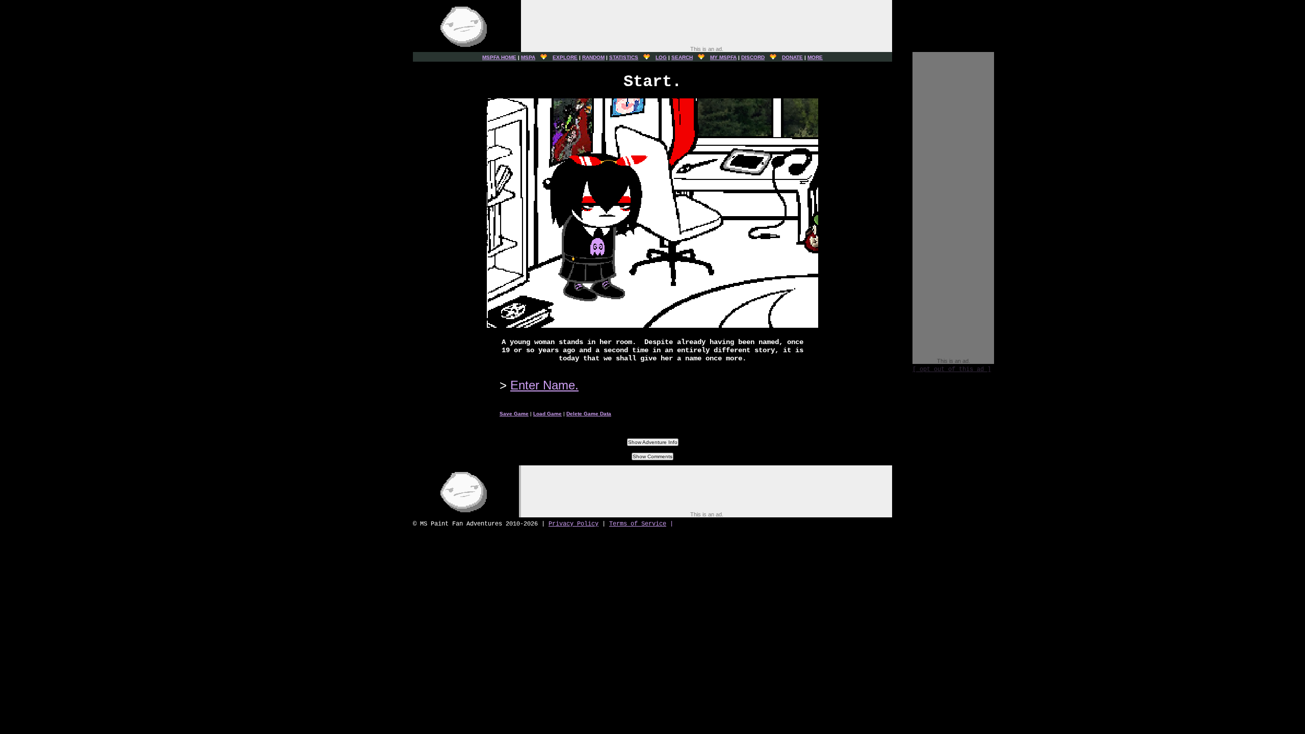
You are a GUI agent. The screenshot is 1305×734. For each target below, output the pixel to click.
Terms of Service (637, 524)
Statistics (623, 57)
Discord (753, 57)
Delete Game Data (588, 413)
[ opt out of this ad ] (951, 369)
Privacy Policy (573, 524)
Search (682, 57)
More (815, 57)
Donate (792, 57)
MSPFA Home (499, 57)
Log (661, 57)
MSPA (528, 57)
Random (593, 57)
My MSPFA (723, 57)
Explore (565, 57)
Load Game (547, 413)
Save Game (514, 413)
